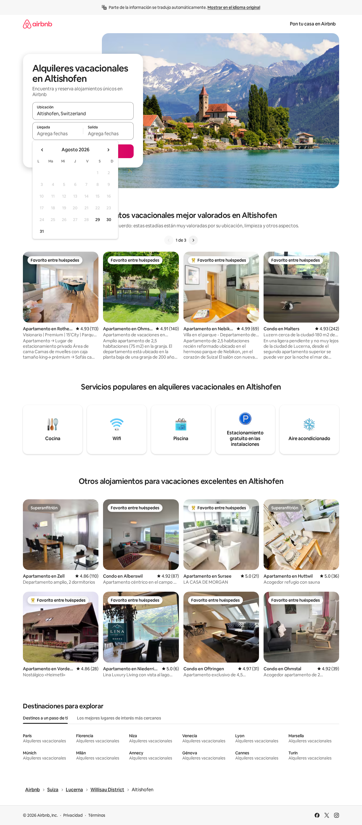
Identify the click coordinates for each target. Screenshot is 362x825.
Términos (96, 815)
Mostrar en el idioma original (233, 7)
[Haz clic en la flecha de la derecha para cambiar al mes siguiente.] (108, 150)
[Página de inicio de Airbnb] (37, 24)
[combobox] (83, 113)
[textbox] (57, 133)
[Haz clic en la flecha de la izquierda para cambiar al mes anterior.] (42, 150)
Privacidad (73, 815)
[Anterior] (168, 240)
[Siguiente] (193, 240)
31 (42, 231)
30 (108, 219)
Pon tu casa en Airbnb (313, 24)
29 (97, 219)
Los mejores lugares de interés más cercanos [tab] (119, 718)
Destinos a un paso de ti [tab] (45, 718)
